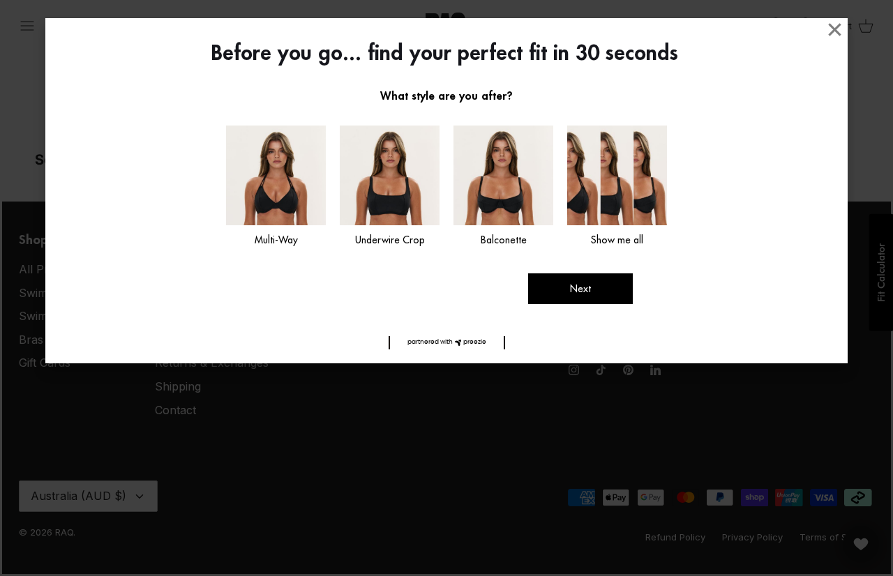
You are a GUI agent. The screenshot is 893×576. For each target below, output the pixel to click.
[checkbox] (276, 187)
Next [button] (580, 288)
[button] (447, 342)
